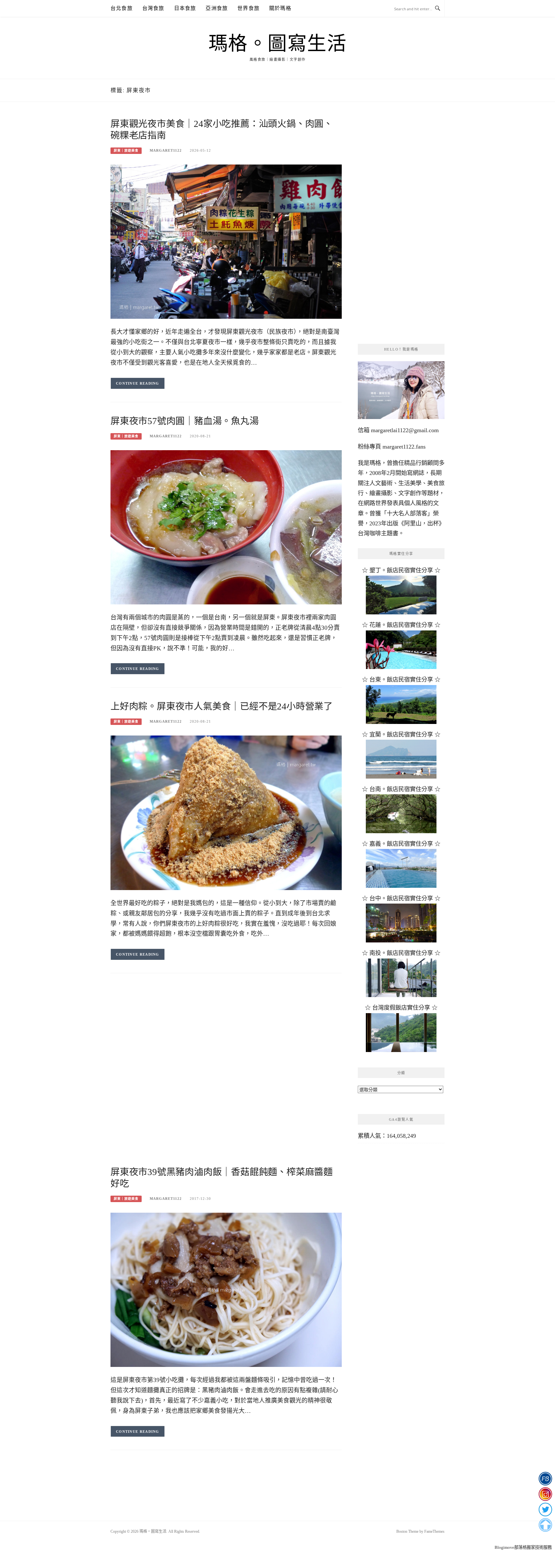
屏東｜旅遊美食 (126, 150)
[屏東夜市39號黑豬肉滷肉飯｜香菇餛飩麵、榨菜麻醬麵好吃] (226, 1289)
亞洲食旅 (217, 8)
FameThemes (434, 1531)
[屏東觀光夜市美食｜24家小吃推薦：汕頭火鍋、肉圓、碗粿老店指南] (226, 241)
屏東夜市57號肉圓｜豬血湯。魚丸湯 (184, 421)
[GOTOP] (545, 1525)
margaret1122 (166, 150)
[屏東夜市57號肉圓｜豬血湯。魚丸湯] (226, 526)
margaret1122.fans (403, 446)
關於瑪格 (280, 8)
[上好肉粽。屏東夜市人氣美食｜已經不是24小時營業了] (226, 812)
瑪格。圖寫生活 (277, 43)
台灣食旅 (153, 8)
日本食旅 (185, 8)
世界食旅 (248, 8)
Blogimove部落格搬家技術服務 (523, 1547)
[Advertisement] (226, 1031)
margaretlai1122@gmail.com (405, 430)
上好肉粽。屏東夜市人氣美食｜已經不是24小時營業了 (221, 706)
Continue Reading (137, 383)
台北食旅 (121, 8)
